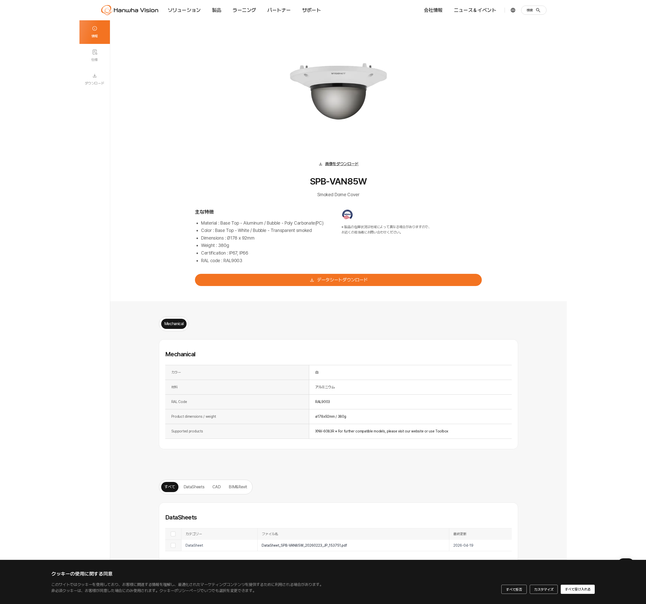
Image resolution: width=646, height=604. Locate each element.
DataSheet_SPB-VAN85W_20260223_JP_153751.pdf (304, 545)
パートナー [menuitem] (279, 10)
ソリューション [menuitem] (184, 10)
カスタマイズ (543, 590)
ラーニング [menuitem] (244, 10)
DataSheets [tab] (194, 486)
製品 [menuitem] (216, 10)
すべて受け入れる (578, 589)
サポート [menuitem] (311, 10)
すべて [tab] (169, 486)
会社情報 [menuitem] (433, 10)
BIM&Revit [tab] (238, 486)
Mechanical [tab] (174, 323)
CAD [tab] (216, 486)
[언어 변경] (513, 10)
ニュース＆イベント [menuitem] (475, 10)
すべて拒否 (514, 590)
